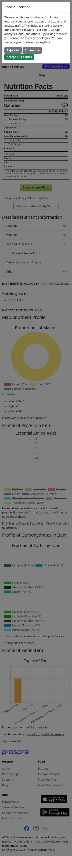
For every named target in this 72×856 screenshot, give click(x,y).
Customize (32, 50)
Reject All (13, 50)
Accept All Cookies (19, 57)
